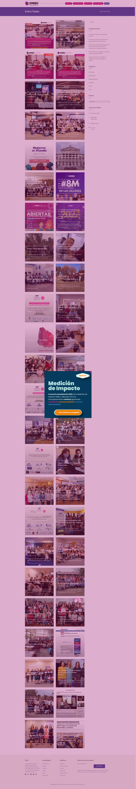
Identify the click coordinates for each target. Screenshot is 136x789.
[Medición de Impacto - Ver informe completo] (68, 394)
